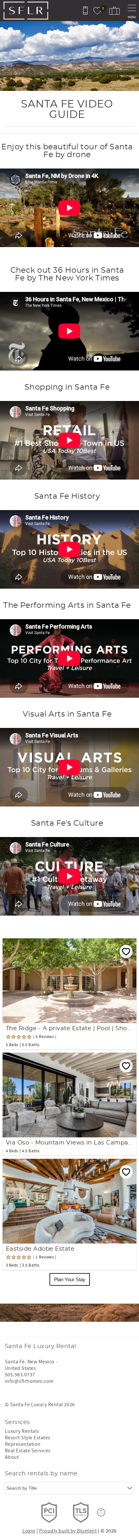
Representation (23, 1444)
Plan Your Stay (69, 1279)
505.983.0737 (20, 1374)
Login (28, 1531)
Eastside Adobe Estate (40, 1249)
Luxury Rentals (22, 1431)
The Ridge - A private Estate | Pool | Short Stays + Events (69, 1029)
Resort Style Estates (27, 1437)
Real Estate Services (28, 1450)
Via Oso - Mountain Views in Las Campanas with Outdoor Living (69, 1143)
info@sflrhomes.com (29, 1381)
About (12, 1457)
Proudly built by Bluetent (68, 1531)
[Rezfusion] (101, 1512)
